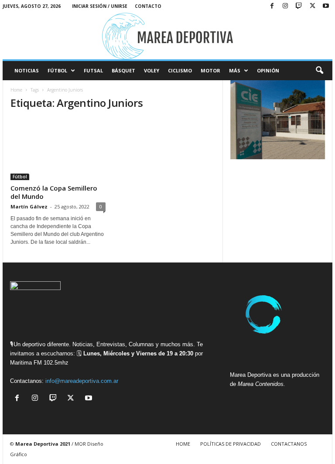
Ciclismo (180, 70)
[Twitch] (299, 6)
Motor (210, 70)
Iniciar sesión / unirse (99, 6)
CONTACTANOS (289, 443)
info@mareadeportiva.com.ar (81, 381)
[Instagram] (285, 6)
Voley (151, 70)
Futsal (93, 70)
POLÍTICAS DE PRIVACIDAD (230, 443)
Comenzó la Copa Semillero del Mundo (53, 192)
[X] (312, 6)
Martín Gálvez (29, 206)
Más (234, 70)
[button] (319, 70)
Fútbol (57, 70)
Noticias (26, 70)
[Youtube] (326, 6)
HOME (183, 443)
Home (16, 90)
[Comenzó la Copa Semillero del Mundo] (58, 149)
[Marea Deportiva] (167, 36)
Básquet (123, 70)
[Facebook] (272, 6)
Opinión (268, 70)
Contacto (148, 6)
